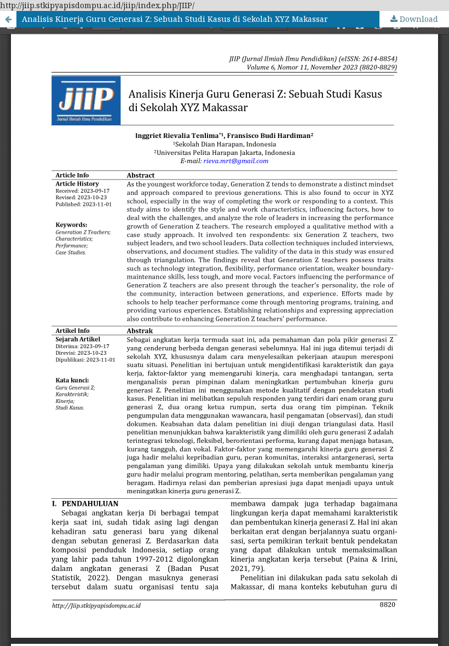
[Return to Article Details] (8, 19)
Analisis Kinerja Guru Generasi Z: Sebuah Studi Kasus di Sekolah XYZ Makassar (175, 19)
